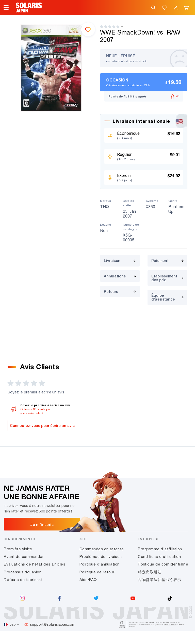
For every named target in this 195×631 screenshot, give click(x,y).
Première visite (18, 549)
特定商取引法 (149, 572)
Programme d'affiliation (160, 549)
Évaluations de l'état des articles (34, 564)
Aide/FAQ (88, 579)
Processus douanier (22, 572)
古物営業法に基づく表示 (159, 579)
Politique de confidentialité (163, 564)
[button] (109, 26)
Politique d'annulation (99, 564)
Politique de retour (97, 572)
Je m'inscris (42, 524)
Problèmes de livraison (100, 556)
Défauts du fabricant (23, 579)
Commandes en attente (101, 549)
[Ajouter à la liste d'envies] (88, 29)
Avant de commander (24, 556)
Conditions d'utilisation (159, 556)
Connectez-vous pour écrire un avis (42, 425)
